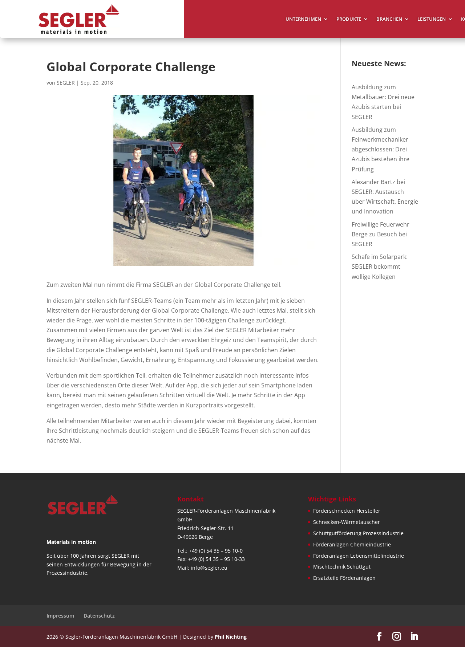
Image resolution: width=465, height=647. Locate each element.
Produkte (348, 19)
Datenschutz (99, 615)
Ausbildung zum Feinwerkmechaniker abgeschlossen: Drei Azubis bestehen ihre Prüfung (380, 149)
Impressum (60, 615)
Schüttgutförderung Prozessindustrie (358, 533)
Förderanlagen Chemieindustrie (352, 544)
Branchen (389, 19)
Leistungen (431, 19)
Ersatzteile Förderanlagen (344, 577)
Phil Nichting (231, 636)
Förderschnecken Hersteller (346, 510)
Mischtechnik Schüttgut (342, 566)
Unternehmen (303, 19)
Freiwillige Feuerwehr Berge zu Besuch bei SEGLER (380, 234)
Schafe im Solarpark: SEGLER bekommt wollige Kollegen (380, 266)
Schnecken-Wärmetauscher (346, 521)
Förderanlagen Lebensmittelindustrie (358, 555)
